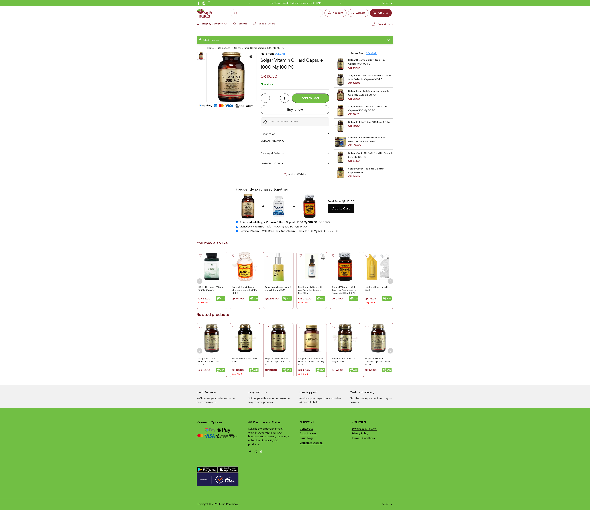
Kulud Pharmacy (228, 504)
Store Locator (308, 433)
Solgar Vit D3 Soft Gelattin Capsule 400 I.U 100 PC (210, 361)
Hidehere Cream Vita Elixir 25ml (378, 288)
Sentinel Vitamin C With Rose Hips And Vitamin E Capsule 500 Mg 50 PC (283, 231)
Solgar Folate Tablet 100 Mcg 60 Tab (369, 122)
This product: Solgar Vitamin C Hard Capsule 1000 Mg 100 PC (278, 222)
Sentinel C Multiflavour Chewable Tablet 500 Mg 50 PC (244, 290)
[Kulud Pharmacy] (204, 13)
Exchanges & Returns (364, 428)
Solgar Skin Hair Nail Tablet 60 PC (245, 360)
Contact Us (306, 428)
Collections (224, 48)
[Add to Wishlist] (200, 255)
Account (338, 12)
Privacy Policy (360, 433)
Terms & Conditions (363, 438)
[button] (265, 98)
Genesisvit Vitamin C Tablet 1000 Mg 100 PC (267, 226)
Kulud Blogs (306, 438)
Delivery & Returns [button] (272, 153)
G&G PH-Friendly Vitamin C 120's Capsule (211, 288)
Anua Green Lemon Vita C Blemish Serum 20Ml (278, 288)
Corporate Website (311, 442)
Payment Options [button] (272, 163)
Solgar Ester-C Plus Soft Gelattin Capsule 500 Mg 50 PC (311, 361)
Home (210, 48)
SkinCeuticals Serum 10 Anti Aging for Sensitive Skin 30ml (310, 290)
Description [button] (268, 134)
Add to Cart (341, 208)
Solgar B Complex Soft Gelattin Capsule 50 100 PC (277, 361)
